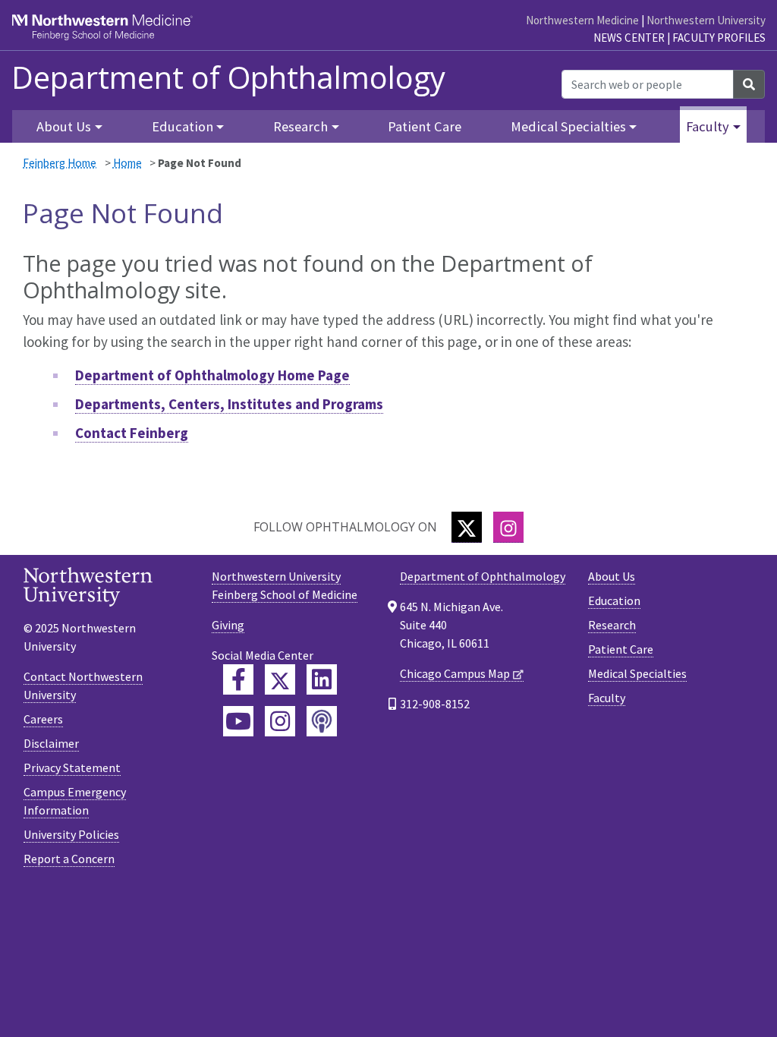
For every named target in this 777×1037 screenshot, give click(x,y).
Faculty (606, 697)
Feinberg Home (59, 163)
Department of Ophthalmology (228, 77)
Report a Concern (69, 858)
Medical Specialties (637, 673)
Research (612, 624)
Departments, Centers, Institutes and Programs (229, 404)
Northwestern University (706, 20)
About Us (611, 576)
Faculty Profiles (719, 37)
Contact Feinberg (131, 433)
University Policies (71, 834)
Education (614, 600)
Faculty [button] (707, 126)
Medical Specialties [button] (568, 126)
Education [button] (182, 126)
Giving (228, 624)
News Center (629, 37)
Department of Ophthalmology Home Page (212, 375)
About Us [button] (63, 126)
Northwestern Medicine (582, 20)
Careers (43, 719)
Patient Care (424, 126)
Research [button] (300, 126)
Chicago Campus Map (455, 673)
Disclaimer (51, 743)
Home (127, 163)
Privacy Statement (72, 767)
